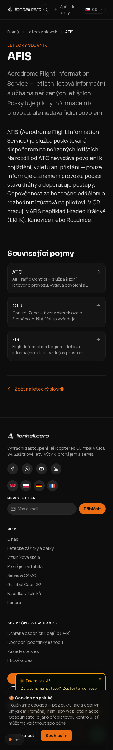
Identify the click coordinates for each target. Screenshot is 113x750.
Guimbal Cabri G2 (24, 584)
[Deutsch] (39, 485)
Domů (13, 32)
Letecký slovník (42, 32)
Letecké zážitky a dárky (30, 548)
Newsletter (21, 498)
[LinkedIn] (56, 468)
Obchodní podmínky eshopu (35, 642)
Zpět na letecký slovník (39, 389)
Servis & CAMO (21, 575)
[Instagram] (27, 468)
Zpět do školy (68, 9)
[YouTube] (41, 468)
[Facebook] (12, 468)
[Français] (52, 485)
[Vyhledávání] (45, 9)
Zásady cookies (23, 651)
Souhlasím (56, 735)
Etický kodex (19, 660)
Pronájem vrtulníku (25, 566)
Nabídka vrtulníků (24, 593)
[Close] (100, 679)
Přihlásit (92, 509)
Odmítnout (23, 735)
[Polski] (25, 485)
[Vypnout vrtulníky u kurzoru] (14, 739)
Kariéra (14, 602)
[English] (12, 485)
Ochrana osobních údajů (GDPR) (39, 633)
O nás (12, 539)
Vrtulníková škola (23, 557)
